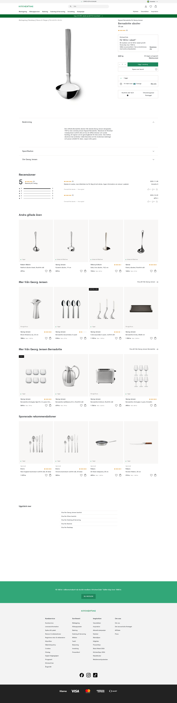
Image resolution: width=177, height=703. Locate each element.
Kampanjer (81, 11)
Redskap (32, 20)
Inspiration (154, 11)
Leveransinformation (52, 626)
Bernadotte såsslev (55, 20)
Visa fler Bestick (66, 524)
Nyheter (135, 11)
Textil (74, 641)
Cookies (48, 648)
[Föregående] (26, 64)
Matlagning (23, 11)
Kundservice (49, 623)
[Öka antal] (125, 64)
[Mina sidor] (145, 6)
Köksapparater (34, 11)
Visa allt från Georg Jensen (146, 282)
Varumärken (145, 11)
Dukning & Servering (57, 11)
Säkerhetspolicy (50, 645)
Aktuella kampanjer (99, 630)
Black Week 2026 (98, 648)
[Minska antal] (119, 64)
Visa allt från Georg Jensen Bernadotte (142, 349)
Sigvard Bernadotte (124, 20)
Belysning (75, 645)
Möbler (74, 637)
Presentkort (76, 652)
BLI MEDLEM (88, 596)
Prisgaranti (48, 659)
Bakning (45, 11)
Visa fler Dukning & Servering (71, 520)
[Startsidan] (26, 6)
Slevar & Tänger (42, 20)
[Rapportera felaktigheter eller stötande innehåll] (156, 189)
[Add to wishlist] (46, 271)
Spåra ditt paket (50, 630)
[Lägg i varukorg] (50, 271)
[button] (123, 30)
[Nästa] (110, 64)
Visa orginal (81, 189)
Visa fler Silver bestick (68, 516)
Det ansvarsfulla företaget (123, 626)
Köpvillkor (48, 641)
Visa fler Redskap (67, 527)
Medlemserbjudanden (100, 659)
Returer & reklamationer (53, 634)
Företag (47, 652)
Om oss (117, 623)
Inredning (71, 11)
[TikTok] (95, 675)
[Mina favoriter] (150, 6)
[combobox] (152, 1)
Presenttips (97, 645)
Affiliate (117, 630)
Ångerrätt (48, 667)
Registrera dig (153, 48)
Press (117, 634)
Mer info (153, 84)
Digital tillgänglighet (52, 656)
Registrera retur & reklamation (55, 637)
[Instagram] (88, 675)
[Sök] (70, 6)
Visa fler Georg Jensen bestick (71, 512)
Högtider (96, 641)
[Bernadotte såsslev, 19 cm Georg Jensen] (68, 64)
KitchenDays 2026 (99, 652)
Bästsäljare (96, 637)
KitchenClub (49, 663)
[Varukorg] (155, 6)
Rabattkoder (97, 656)
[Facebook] (81, 675)
